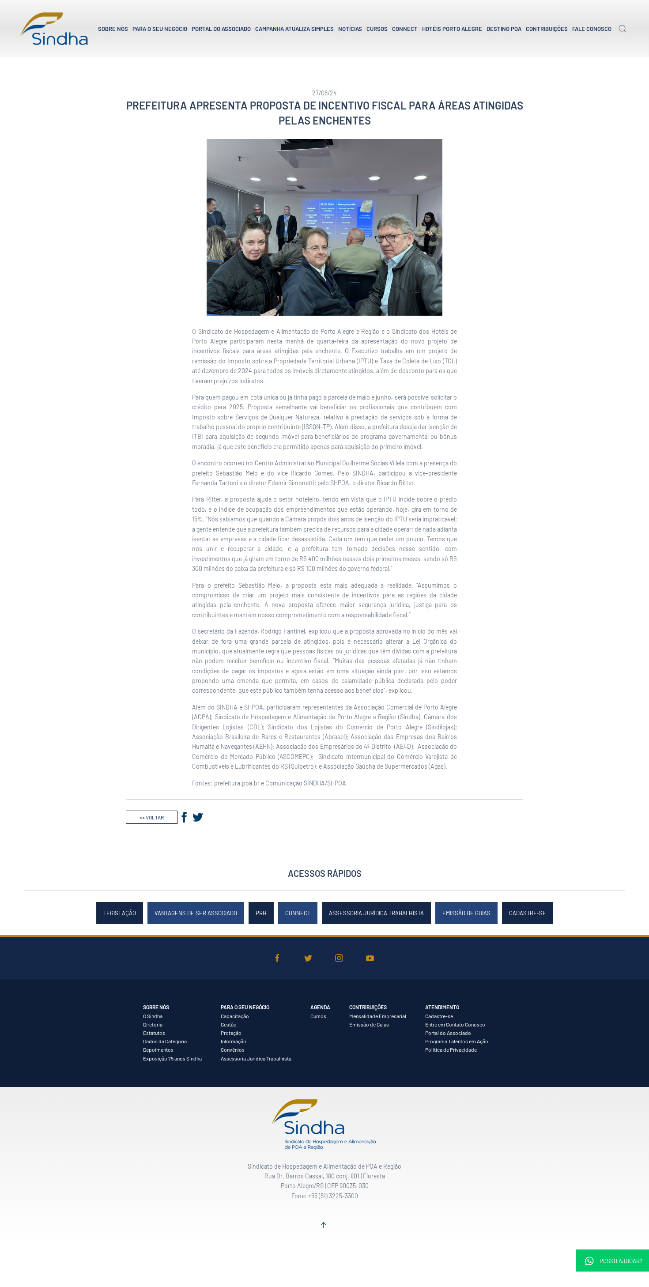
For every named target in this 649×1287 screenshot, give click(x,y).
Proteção (231, 1033)
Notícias (350, 28)
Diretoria (152, 1024)
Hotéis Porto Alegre (452, 28)
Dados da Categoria (165, 1041)
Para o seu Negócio (159, 28)
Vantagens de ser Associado (196, 913)
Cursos (377, 28)
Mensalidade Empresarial (377, 1016)
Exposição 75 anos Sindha (172, 1058)
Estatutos (154, 1033)
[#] (323, 1225)
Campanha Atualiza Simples (294, 28)
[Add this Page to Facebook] (184, 817)
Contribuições (547, 28)
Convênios (233, 1049)
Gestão (229, 1024)
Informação (233, 1041)
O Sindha (152, 1016)
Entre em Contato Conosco (455, 1024)
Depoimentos (158, 1049)
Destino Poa (504, 28)
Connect (405, 28)
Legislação (119, 913)
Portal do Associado (221, 28)
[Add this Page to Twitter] (197, 817)
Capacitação (235, 1016)
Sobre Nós (113, 28)
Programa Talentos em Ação (456, 1041)
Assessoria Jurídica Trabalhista (376, 913)
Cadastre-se (527, 913)
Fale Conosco (591, 28)
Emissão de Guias (466, 913)
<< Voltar (152, 817)
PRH (261, 913)
